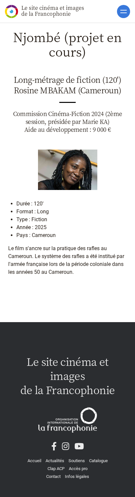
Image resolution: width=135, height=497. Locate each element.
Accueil (34, 460)
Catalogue (98, 460)
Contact (53, 476)
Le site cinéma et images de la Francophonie (52, 10)
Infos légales (77, 476)
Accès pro (78, 468)
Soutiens (76, 460)
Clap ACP (56, 468)
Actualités (55, 460)
